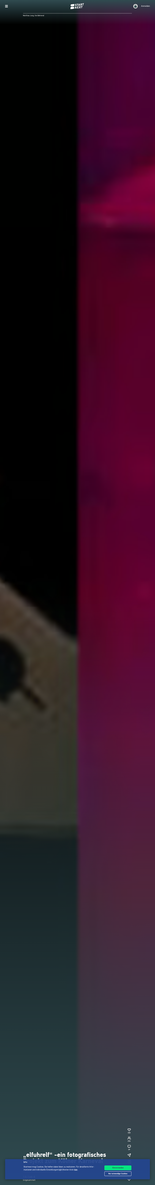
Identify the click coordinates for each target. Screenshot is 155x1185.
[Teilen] (129, 1155)
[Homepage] (77, 6)
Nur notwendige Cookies (117, 1174)
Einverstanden (118, 1168)
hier (76, 1170)
